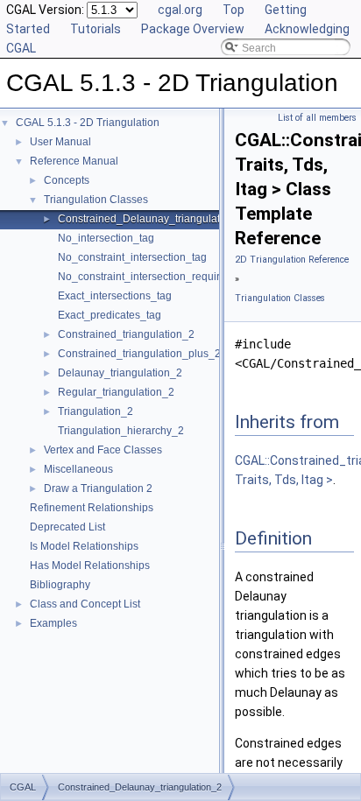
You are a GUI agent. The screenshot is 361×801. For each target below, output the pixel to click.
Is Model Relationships (84, 546)
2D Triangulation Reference (292, 259)
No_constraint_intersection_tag (132, 257)
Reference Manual (74, 161)
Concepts (66, 180)
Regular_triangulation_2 (116, 392)
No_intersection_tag (106, 238)
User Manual (60, 142)
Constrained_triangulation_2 (126, 334)
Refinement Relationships (91, 508)
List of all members (317, 117)
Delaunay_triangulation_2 (120, 373)
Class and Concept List (85, 604)
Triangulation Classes (96, 199)
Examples (53, 623)
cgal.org (180, 10)
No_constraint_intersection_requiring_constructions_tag (191, 277)
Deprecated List (67, 527)
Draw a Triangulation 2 (98, 488)
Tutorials (95, 29)
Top (233, 10)
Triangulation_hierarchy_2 (121, 431)
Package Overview (192, 29)
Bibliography (60, 585)
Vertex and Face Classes (103, 450)
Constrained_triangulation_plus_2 (139, 354)
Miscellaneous (78, 469)
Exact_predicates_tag (109, 315)
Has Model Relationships (90, 565)
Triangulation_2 (95, 411)
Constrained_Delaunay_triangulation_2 (152, 219)
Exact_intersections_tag (115, 296)
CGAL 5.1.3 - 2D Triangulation (87, 122)
